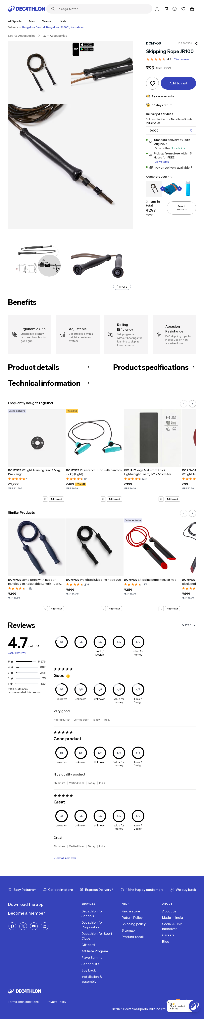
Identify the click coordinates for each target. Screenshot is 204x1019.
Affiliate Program (94, 951)
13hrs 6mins (178, 148)
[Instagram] (44, 926)
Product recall (133, 937)
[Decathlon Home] (26, 9)
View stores (162, 161)
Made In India (172, 918)
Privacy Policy (56, 1001)
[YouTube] (34, 926)
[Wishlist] (183, 8)
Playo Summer (92, 958)
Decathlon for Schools (92, 913)
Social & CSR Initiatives (172, 926)
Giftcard (88, 945)
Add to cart (56, 499)
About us (169, 911)
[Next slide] (192, 403)
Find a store (131, 911)
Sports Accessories (21, 35)
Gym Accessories (55, 35)
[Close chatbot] (168, 1002)
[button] (16, 21)
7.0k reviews (181, 59)
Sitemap (128, 930)
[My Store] (166, 8)
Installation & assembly (91, 979)
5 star (186, 625)
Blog (165, 942)
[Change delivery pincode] (190, 130)
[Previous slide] (183, 403)
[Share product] (196, 43)
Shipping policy (134, 924)
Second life (90, 964)
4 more (122, 286)
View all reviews (65, 858)
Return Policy (132, 918)
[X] (23, 926)
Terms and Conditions (23, 1001)
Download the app (26, 904)
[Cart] (192, 8)
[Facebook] (12, 926)
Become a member (27, 913)
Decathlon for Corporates (92, 924)
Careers (168, 935)
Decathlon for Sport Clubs (96, 936)
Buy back (88, 970)
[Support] (174, 8)
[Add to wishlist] (152, 83)
